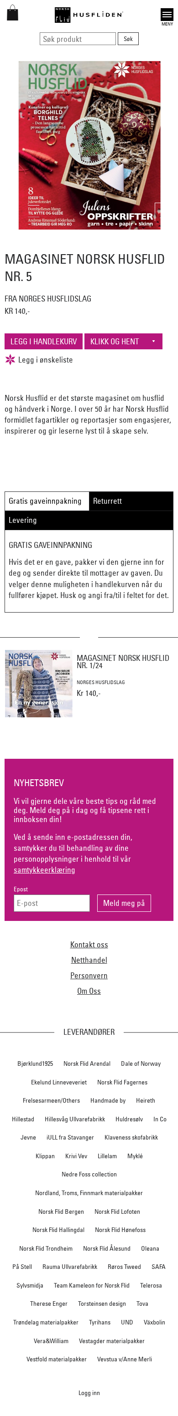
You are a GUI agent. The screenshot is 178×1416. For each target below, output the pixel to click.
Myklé (135, 1156)
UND (127, 1322)
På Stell (22, 1267)
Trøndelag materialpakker (46, 1322)
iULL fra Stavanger (70, 1137)
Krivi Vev (76, 1156)
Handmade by (108, 1100)
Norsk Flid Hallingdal (58, 1230)
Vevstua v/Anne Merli (124, 1359)
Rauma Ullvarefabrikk (69, 1267)
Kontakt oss (89, 944)
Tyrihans (99, 1322)
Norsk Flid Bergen (61, 1211)
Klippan (45, 1156)
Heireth (145, 1100)
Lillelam (107, 1156)
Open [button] (167, 13)
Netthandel (89, 960)
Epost (21, 889)
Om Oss (89, 991)
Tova (142, 1303)
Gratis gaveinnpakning (45, 501)
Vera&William (51, 1341)
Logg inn (89, 1392)
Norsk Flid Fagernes (122, 1082)
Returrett (107, 501)
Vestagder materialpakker (112, 1341)
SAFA (159, 1267)
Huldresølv (129, 1119)
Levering (23, 520)
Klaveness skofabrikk (131, 1137)
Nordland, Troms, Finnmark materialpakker (89, 1193)
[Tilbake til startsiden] (89, 15)
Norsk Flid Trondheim (46, 1248)
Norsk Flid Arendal (86, 1063)
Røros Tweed (124, 1267)
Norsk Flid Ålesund (107, 1248)
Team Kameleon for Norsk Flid (92, 1285)
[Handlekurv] (13, 17)
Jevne (28, 1137)
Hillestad (23, 1119)
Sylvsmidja (29, 1285)
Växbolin (154, 1322)
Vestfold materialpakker (56, 1359)
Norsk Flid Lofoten (117, 1211)
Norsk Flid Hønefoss (120, 1230)
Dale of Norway (141, 1063)
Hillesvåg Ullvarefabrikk (75, 1119)
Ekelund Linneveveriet (59, 1082)
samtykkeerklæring (44, 869)
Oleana (150, 1248)
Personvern (89, 975)
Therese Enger (49, 1303)
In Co (160, 1119)
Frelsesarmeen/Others (51, 1100)
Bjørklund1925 (35, 1063)
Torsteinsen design (102, 1303)
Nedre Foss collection (89, 1174)
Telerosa (151, 1285)
